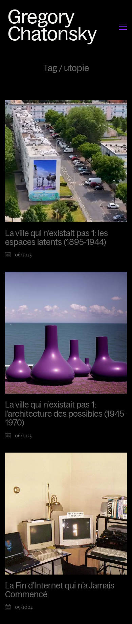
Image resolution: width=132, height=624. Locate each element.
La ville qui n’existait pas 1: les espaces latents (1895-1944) (56, 238)
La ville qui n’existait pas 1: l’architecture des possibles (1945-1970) (66, 413)
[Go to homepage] (54, 26)
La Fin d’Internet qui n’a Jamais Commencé (59, 590)
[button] (123, 27)
